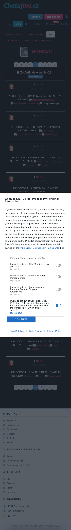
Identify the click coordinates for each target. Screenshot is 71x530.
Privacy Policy (54, 331)
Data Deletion (17, 331)
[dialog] (35, 265)
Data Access (35, 331)
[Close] (64, 199)
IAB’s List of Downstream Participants (39, 248)
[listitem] (35, 258)
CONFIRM (21, 319)
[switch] (58, 265)
